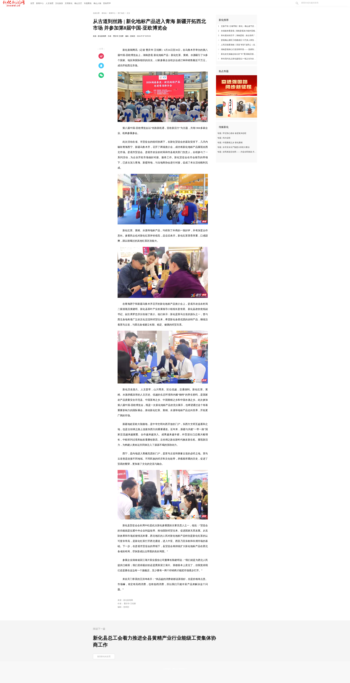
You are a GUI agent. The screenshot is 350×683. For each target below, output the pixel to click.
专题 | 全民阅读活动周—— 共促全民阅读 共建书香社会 (236, 152)
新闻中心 (40, 3)
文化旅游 (59, 3)
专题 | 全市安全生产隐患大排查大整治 (233, 147)
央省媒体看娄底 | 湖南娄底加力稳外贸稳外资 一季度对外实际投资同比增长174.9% (237, 31)
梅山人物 (97, 3)
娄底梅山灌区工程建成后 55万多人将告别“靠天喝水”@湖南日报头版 (237, 40)
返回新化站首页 (104, 657)
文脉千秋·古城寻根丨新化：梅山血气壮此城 (237, 26)
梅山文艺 (78, 3)
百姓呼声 (107, 3)
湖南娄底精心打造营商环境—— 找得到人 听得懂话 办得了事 (237, 49)
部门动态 (121, 13)
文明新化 (68, 3)
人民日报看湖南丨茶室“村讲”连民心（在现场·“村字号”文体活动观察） (237, 45)
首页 (32, 3)
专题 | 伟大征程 (223, 138)
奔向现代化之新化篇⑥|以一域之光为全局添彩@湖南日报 (237, 59)
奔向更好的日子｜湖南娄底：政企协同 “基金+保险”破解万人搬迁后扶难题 (237, 35)
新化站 (104, 13)
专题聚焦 (88, 3)
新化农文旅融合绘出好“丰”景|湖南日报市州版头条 (237, 54)
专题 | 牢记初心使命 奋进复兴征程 (231, 133)
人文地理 (49, 3)
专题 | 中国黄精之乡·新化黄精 (230, 143)
